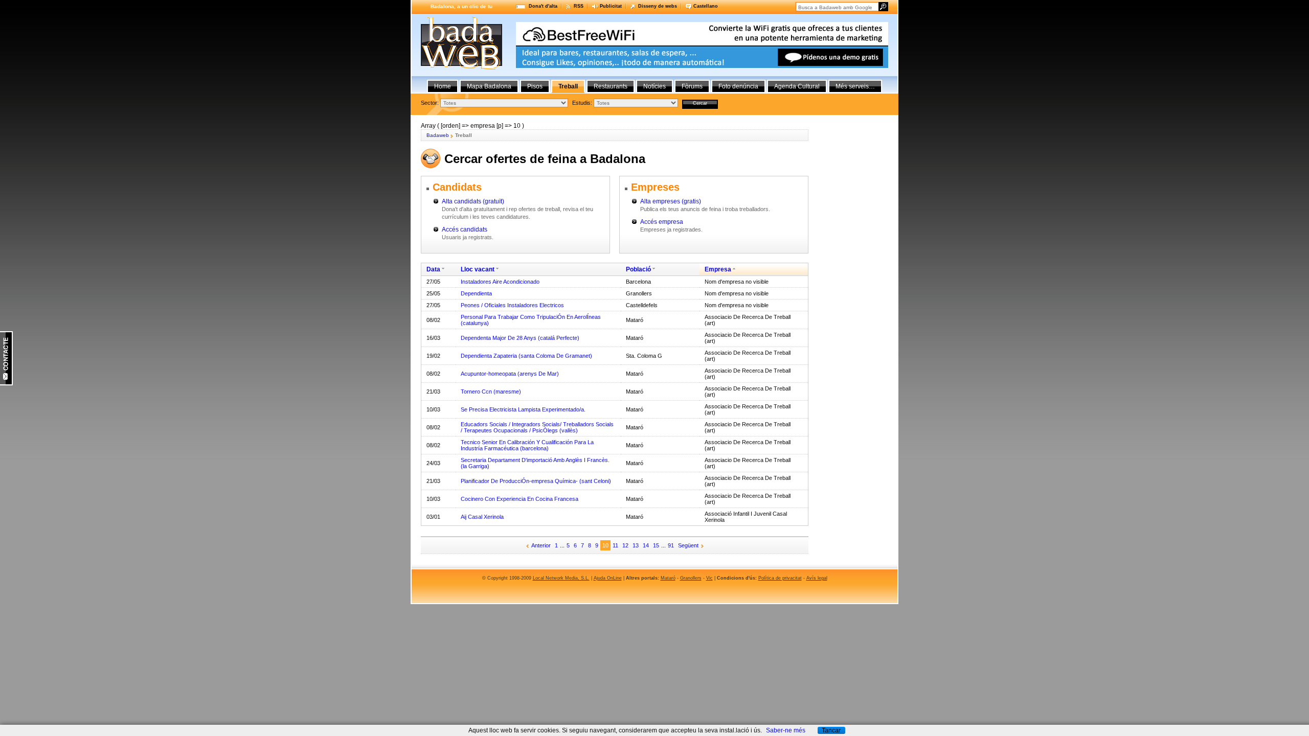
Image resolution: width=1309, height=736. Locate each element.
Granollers (691, 578)
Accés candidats (464, 229)
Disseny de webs (657, 6)
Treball (568, 86)
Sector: (430, 103)
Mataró (668, 578)
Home (442, 86)
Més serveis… (855, 86)
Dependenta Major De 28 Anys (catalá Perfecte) (520, 338)
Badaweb (437, 135)
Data (433, 269)
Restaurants (610, 86)
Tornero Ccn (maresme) (491, 391)
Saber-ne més (785, 730)
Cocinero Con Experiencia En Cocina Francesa (519, 499)
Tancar (831, 730)
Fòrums (692, 86)
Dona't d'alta (543, 6)
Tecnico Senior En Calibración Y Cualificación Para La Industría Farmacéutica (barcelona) (527, 445)
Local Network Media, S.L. (561, 578)
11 (615, 545)
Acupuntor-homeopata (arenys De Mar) (510, 374)
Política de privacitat (780, 578)
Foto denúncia (738, 86)
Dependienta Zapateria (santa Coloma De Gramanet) (526, 356)
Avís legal (816, 578)
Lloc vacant (477, 269)
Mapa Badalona (489, 86)
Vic (709, 578)
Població (638, 269)
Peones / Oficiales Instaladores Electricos (512, 305)
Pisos (535, 86)
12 (625, 545)
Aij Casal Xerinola (482, 517)
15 (656, 545)
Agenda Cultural (797, 86)
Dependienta (476, 293)
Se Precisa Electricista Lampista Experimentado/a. (523, 409)
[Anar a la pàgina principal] (461, 67)
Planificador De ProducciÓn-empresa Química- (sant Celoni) (536, 481)
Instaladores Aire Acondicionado (500, 282)
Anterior (541, 545)
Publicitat (611, 6)
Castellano (705, 6)
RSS (578, 6)
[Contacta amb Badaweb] (6, 383)
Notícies (654, 86)
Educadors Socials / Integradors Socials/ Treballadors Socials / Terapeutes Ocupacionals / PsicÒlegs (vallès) (537, 427)
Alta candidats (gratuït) (473, 201)
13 (636, 545)
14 (646, 545)
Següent (688, 545)
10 (605, 545)
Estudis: (582, 103)
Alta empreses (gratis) (670, 201)
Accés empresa (661, 221)
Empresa (718, 269)
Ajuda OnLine (608, 578)
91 (671, 545)
